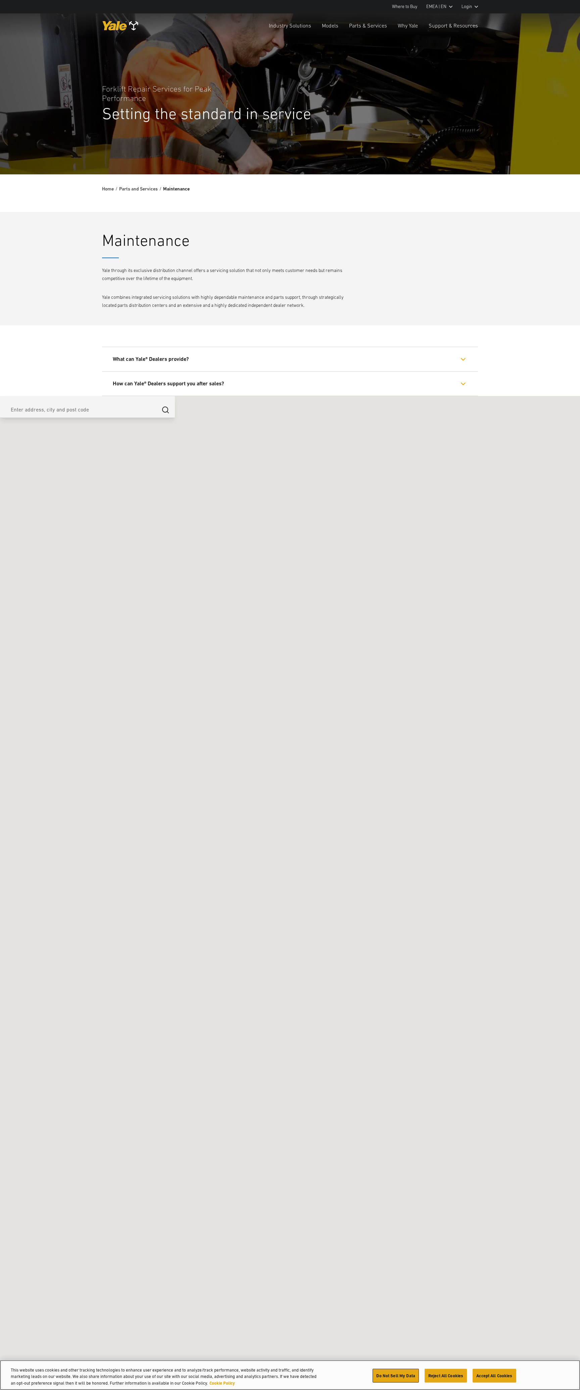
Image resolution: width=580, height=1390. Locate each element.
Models (330, 25)
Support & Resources (453, 25)
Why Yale (408, 25)
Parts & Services (368, 25)
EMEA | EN (436, 6)
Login (467, 6)
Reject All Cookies (445, 1375)
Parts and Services (138, 188)
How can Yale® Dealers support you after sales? (168, 383)
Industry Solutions (290, 25)
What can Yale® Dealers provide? (151, 359)
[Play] (559, 154)
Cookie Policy (222, 1383)
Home (108, 188)
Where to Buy (404, 6)
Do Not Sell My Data (395, 1375)
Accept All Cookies (494, 1375)
